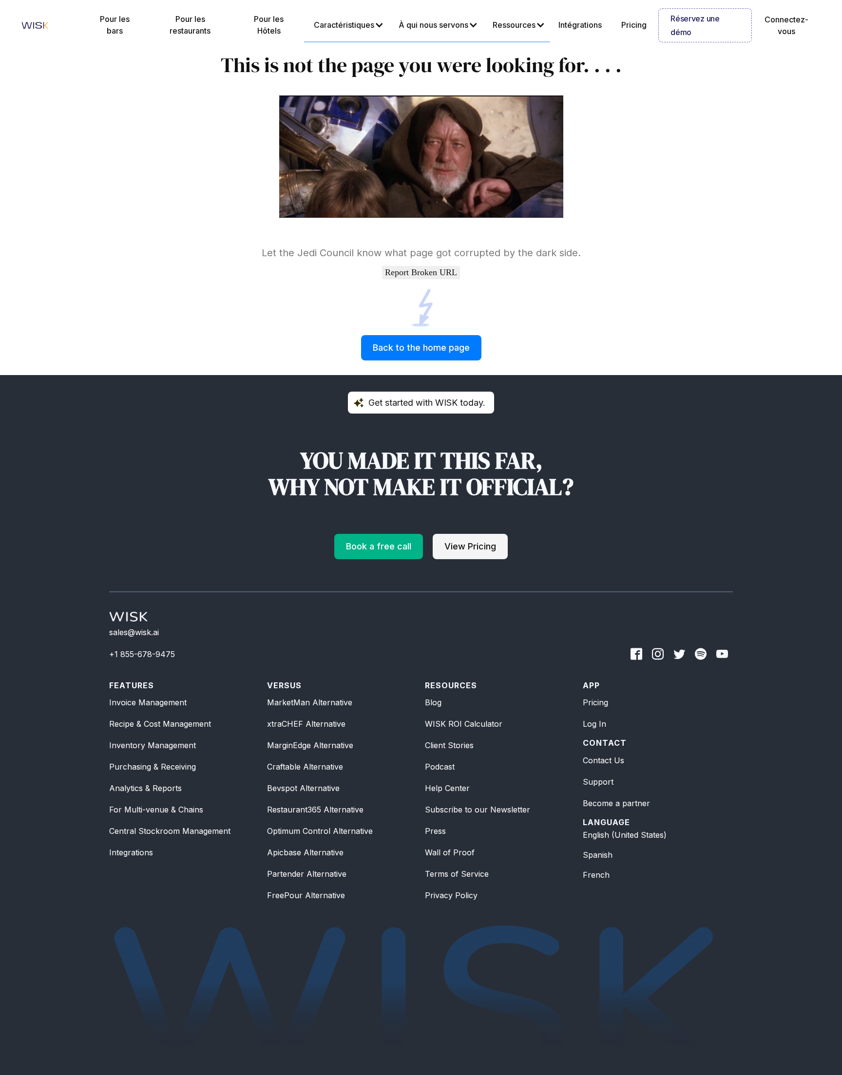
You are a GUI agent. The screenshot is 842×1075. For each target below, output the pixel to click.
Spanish (597, 855)
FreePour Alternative (306, 895)
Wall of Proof (450, 852)
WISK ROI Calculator (463, 724)
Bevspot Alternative (303, 788)
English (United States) (625, 835)
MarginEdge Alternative (310, 745)
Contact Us (603, 760)
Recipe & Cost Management (160, 724)
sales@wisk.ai (134, 632)
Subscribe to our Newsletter (477, 809)
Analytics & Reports (145, 788)
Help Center (447, 788)
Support (598, 782)
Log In (594, 724)
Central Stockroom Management (169, 831)
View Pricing (470, 546)
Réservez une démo (694, 25)
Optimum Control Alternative (320, 831)
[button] (346, 25)
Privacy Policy (451, 895)
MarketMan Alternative (309, 702)
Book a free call (378, 546)
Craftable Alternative (305, 767)
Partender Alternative (306, 874)
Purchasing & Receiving (152, 767)
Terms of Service (457, 874)
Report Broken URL (421, 272)
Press (435, 831)
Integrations (131, 852)
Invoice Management (148, 702)
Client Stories (449, 745)
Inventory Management (152, 745)
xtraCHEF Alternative (306, 724)
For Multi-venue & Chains (156, 809)
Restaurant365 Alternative (315, 809)
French (596, 875)
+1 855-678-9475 (142, 654)
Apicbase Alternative (305, 852)
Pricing (595, 702)
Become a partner (616, 803)
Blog (433, 702)
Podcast (440, 767)
